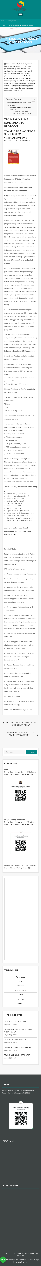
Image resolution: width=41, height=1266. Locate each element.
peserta (12, 535)
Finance (20, 986)
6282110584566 (21, 822)
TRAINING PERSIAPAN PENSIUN (16, 1022)
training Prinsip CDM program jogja (19, 83)
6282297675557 (21, 772)
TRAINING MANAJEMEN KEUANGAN (17, 1047)
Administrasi (20, 977)
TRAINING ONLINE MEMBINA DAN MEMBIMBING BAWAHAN (19, 733)
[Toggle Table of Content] (32, 100)
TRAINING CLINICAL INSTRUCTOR (17, 1055)
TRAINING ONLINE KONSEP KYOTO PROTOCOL (19, 104)
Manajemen (17, 66)
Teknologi (20, 1003)
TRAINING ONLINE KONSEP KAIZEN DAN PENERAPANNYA (21, 724)
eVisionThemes (21, 1262)
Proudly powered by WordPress (14, 1260)
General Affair (20, 990)
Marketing (20, 999)
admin (29, 64)
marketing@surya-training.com (21, 774)
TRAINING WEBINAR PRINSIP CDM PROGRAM (20, 109)
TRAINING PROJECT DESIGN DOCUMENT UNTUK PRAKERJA (22, 113)
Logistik (21, 995)
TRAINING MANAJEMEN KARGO (16, 1040)
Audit (20, 981)
